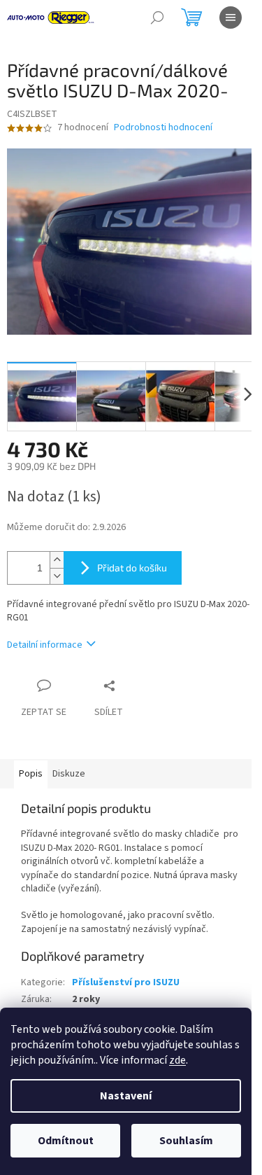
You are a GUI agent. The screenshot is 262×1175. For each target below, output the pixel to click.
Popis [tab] (31, 774)
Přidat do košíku (132, 567)
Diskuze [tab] (68, 774)
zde (177, 1060)
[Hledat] (157, 18)
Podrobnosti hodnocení (163, 127)
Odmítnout (66, 1140)
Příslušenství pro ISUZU (126, 982)
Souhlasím (186, 1140)
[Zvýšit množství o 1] (57, 560)
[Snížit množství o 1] (57, 576)
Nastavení (126, 1096)
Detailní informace (44, 645)
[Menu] (231, 18)
